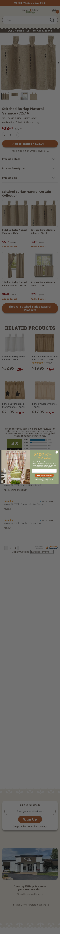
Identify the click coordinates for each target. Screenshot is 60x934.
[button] (44, 475)
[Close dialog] (56, 452)
